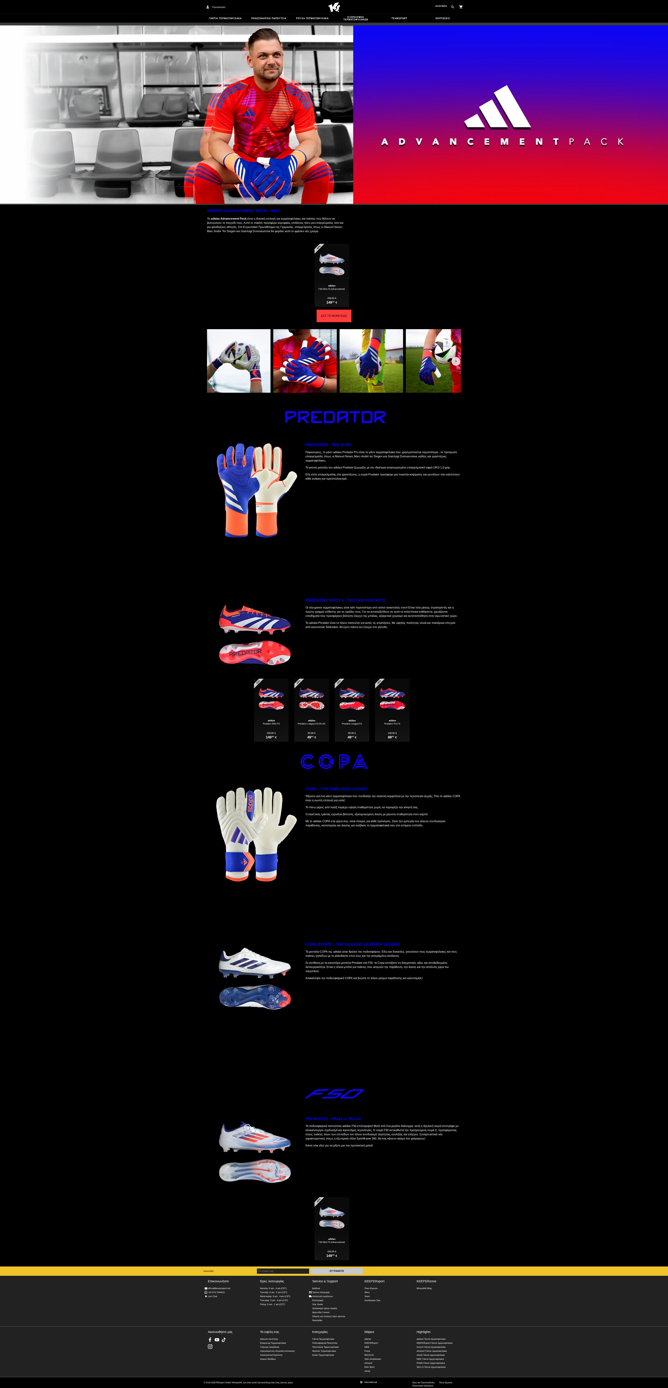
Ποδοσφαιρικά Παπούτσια (268, 18)
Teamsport (399, 18)
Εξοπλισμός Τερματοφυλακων (355, 18)
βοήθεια (316, 1288)
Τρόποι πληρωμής (321, 1292)
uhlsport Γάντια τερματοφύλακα (432, 1351)
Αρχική (334, 7)
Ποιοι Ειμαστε (371, 1288)
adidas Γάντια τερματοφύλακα (431, 1339)
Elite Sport (369, 1367)
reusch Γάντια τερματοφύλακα (431, 1347)
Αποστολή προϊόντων (322, 1296)
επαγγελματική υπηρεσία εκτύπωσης (277, 1351)
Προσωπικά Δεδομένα (422, 1386)
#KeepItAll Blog (424, 1288)
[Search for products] (452, 6)
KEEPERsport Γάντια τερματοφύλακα (434, 1343)
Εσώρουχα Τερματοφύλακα (273, 1343)
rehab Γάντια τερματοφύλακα (431, 1355)
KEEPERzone (426, 1281)
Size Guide (317, 1304)
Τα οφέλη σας (269, 1332)
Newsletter (209, 1271)
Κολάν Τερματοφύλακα (323, 1355)
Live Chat (212, 1296)
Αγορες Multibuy (268, 1359)
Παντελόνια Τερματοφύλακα (325, 1347)
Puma (367, 1351)
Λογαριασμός (219, 7)
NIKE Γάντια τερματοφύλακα (430, 1359)
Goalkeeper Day (372, 1300)
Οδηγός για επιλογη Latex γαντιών (328, 1316)
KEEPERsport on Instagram (210, 1346)
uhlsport (368, 1363)
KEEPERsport (374, 1281)
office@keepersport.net (219, 1288)
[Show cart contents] (461, 6)
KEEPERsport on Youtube (217, 1339)
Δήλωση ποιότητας (269, 1339)
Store (367, 1292)
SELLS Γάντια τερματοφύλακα (431, 1367)
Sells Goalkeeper (372, 1359)
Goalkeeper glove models (324, 1308)
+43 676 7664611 (216, 1292)
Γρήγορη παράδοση (269, 1347)
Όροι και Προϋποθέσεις (423, 1382)
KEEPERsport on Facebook (210, 1339)
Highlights (424, 1332)
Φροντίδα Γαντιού (320, 1312)
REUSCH (369, 1355)
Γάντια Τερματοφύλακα (225, 18)
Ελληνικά (441, 6)
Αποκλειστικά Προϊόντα (271, 1355)
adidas (367, 1339)
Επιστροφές (318, 1300)
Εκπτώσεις (443, 18)
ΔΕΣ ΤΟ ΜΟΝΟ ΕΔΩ (334, 315)
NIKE (366, 1347)
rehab (367, 1371)
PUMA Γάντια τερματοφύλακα (431, 1363)
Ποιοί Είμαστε (445, 1382)
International (370, 1382)
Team (367, 1296)
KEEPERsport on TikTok (223, 1339)
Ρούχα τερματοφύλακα (312, 18)
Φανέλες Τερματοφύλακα (324, 1351)
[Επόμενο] (456, 361)
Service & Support (325, 1281)
